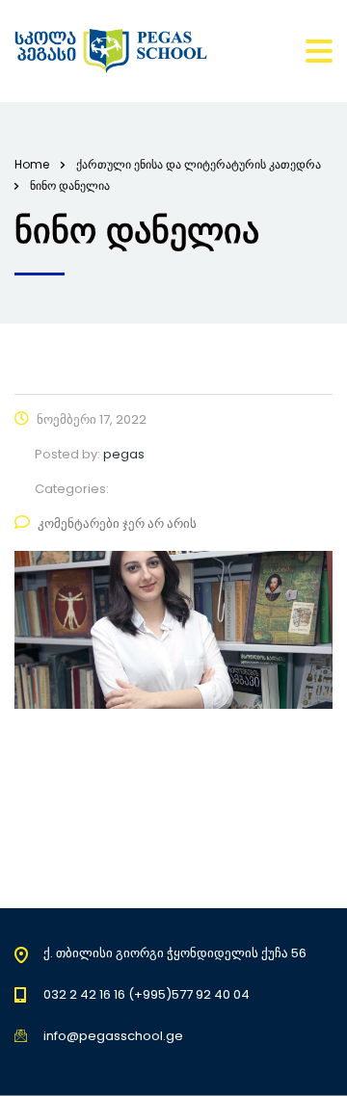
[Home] (110, 50)
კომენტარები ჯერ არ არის (117, 523)
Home (31, 164)
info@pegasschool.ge (113, 1036)
